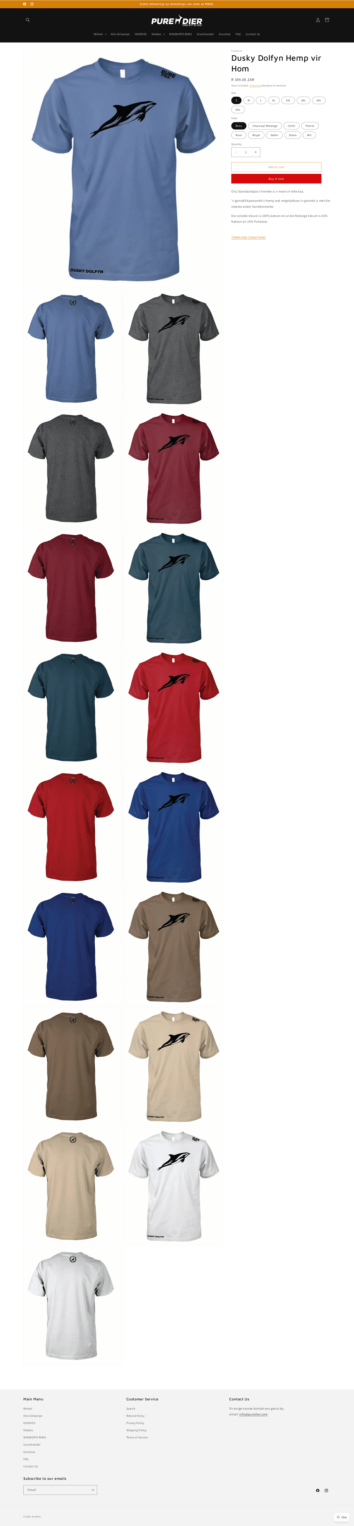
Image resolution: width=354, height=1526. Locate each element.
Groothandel (32, 1445)
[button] (27, 19)
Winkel (27, 1408)
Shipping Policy (136, 1430)
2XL (288, 100)
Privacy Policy (135, 1423)
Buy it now (276, 179)
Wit (309, 135)
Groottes (29, 1452)
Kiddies (28, 1430)
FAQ (25, 1459)
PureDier (36, 1516)
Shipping (255, 85)
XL (274, 100)
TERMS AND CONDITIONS (248, 237)
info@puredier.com (253, 1414)
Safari (274, 135)
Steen (293, 135)
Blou (239, 125)
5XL (238, 109)
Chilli (291, 125)
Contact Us (30, 1466)
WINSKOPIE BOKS (34, 1437)
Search (130, 1408)
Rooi (239, 135)
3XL (303, 100)
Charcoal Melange (265, 125)
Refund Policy (135, 1416)
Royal (256, 135)
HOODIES (29, 1423)
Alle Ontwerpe (32, 1416)
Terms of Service (137, 1437)
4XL (319, 100)
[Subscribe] (92, 1490)
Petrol (310, 125)
